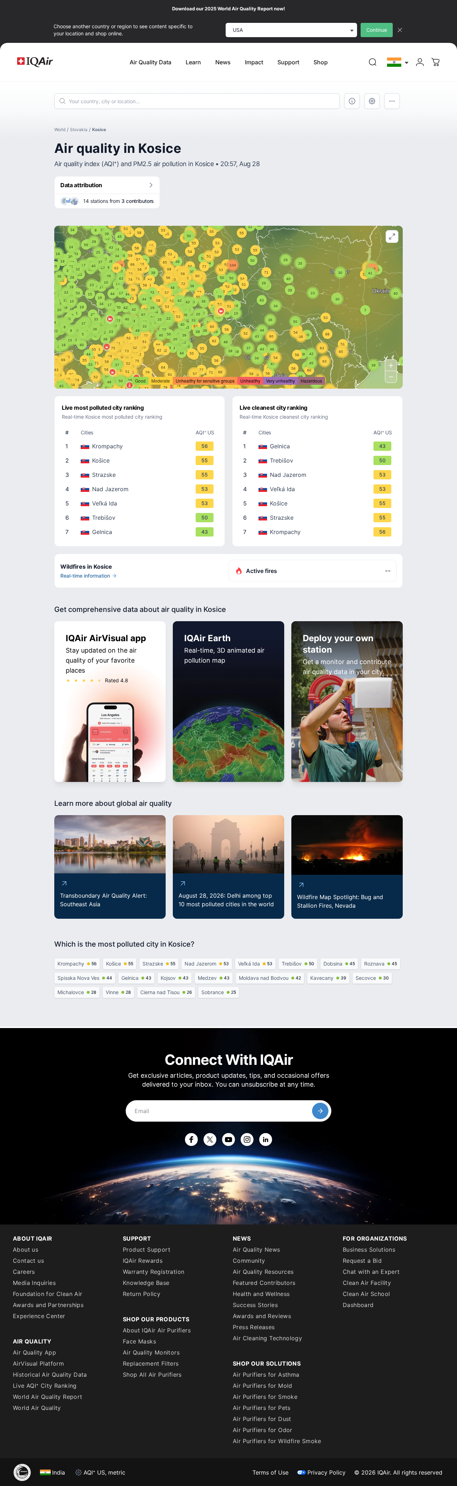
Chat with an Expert (371, 1271)
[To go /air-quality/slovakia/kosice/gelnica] (141, 532)
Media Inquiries (34, 1282)
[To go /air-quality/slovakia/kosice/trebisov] (141, 517)
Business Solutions (369, 1249)
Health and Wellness (261, 1293)
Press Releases (254, 1327)
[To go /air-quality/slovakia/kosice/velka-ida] (141, 503)
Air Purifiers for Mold (262, 1385)
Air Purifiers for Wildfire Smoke (277, 1441)
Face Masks (139, 1341)
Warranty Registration (153, 1271)
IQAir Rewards (142, 1260)
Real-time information (85, 576)
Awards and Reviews (262, 1316)
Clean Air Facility (367, 1282)
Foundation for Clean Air (47, 1293)
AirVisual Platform (38, 1363)
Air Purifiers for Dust (262, 1418)
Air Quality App (34, 1352)
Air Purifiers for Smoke (265, 1396)
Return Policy (141, 1293)
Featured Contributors (264, 1282)
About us (25, 1249)
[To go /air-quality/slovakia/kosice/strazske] (141, 475)
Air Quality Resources (263, 1271)
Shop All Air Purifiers (152, 1374)
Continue (376, 30)
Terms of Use (270, 1472)
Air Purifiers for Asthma (266, 1374)
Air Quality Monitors (151, 1352)
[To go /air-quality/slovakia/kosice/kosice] (141, 460)
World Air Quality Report (47, 1396)
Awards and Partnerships (48, 1304)
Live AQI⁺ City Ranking (45, 1385)
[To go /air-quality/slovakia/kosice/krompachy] (141, 446)
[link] (373, 62)
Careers (24, 1271)
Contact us (28, 1260)
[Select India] (398, 62)
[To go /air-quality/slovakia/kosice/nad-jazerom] (141, 489)
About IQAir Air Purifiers (157, 1330)
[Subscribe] (320, 1111)
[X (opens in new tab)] (210, 1139)
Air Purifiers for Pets (262, 1407)
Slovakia (78, 129)
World (59, 129)
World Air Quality (37, 1407)
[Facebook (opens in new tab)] (191, 1139)
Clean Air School (366, 1293)
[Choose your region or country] (398, 62)
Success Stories (255, 1304)
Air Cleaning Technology (267, 1338)
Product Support (146, 1249)
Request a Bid (362, 1260)
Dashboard (358, 1304)
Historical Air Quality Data (50, 1374)
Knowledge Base (146, 1282)
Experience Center (39, 1316)
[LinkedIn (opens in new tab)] (265, 1139)
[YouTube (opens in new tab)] (228, 1139)
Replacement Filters (151, 1363)
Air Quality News (256, 1249)
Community (249, 1260)
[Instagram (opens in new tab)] (247, 1139)
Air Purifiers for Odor (262, 1429)
